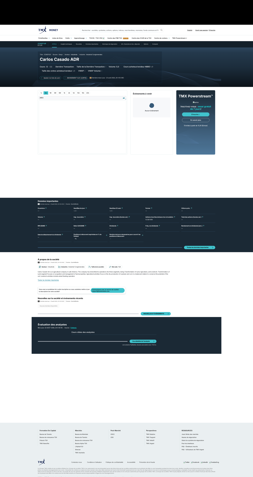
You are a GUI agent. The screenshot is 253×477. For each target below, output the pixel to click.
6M (60, 93)
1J (41, 93)
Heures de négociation (189, 437)
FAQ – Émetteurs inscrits (190, 446)
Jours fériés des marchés (190, 434)
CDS (112, 437)
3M (55, 93)
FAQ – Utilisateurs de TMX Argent (193, 449)
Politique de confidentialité (114, 462)
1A (64, 93)
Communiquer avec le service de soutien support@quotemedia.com (105, 290)
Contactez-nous (76, 462)
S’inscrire (194, 114)
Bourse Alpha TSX (81, 443)
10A (78, 93)
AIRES (41, 98)
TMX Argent (150, 443)
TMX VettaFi (150, 440)
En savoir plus (195, 120)
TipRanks (73, 328)
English (189, 30)
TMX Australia (80, 452)
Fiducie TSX (44, 440)
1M (50, 93)
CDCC (113, 434)
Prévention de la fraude (147, 462)
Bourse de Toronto (46, 434)
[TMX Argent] (48, 30)
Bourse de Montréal (81, 434)
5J (46, 93)
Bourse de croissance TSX (48, 437)
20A (87, 93)
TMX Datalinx (150, 434)
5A (74, 93)
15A (83, 93)
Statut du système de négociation (193, 440)
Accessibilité (131, 462)
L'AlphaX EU (79, 446)
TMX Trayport (150, 437)
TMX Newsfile (44, 443)
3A (69, 93)
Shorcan (77, 449)
